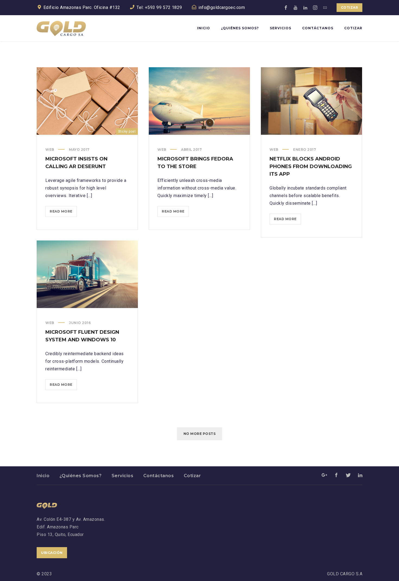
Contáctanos (158, 475)
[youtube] (296, 7)
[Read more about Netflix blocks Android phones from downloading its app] (311, 100)
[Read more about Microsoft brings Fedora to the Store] (199, 100)
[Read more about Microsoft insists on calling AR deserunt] (87, 100)
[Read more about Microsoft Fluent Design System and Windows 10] (87, 274)
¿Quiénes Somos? (80, 475)
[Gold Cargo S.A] (61, 28)
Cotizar (349, 7)
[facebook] (286, 7)
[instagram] (315, 7)
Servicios (123, 475)
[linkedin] (306, 7)
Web (49, 149)
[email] (325, 7)
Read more (63, 213)
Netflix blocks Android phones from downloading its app (311, 166)
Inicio (43, 475)
